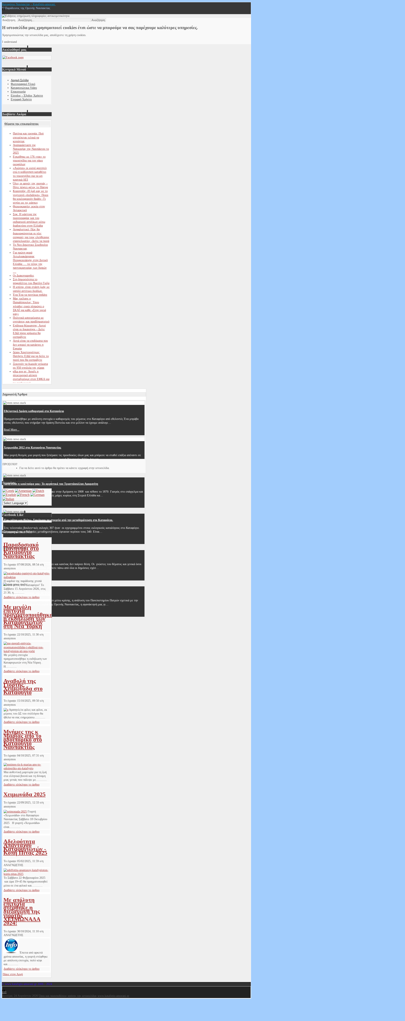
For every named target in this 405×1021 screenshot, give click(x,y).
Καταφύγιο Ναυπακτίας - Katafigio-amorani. (29, 4)
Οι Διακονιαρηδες (23, 275)
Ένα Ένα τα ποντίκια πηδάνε (30, 294)
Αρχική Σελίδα (19, 80)
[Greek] (8, 491)
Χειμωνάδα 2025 (24, 794)
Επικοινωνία (18, 91)
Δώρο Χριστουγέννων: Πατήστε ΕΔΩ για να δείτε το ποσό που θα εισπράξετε (31, 356)
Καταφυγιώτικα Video (24, 87)
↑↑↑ (4, 992)
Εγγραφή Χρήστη (21, 99)
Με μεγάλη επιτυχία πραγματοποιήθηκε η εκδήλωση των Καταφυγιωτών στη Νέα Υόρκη (27, 616)
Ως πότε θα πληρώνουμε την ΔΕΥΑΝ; (27, 592)
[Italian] (8, 499)
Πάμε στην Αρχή (13, 974)
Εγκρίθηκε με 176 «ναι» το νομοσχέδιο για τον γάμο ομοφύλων (29, 160)
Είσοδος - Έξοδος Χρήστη (27, 95)
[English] (9, 495)
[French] (23, 495)
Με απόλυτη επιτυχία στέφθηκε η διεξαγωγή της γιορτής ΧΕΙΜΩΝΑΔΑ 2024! (21, 911)
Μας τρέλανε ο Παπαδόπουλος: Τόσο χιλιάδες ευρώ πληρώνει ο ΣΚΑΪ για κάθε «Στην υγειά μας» (29, 306)
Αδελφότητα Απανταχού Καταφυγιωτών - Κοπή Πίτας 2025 (25, 847)
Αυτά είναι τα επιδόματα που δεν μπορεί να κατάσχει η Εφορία (30, 344)
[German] (37, 495)
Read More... (11, 429)
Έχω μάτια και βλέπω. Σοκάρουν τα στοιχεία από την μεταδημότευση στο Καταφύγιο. (58, 520)
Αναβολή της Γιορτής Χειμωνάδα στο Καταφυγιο (23, 687)
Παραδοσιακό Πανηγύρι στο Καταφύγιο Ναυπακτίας (21, 550)
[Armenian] (23, 491)
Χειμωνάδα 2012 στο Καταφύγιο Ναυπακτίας (32, 447)
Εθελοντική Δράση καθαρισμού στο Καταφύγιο (34, 411)
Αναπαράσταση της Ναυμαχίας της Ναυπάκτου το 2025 (31, 149)
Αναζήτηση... (10, 20)
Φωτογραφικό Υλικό (23, 84)
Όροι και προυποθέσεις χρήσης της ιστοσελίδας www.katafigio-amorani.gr (84, 995)
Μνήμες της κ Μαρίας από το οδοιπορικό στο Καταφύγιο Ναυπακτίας (22, 739)
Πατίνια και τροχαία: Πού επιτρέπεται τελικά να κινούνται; (28, 137)
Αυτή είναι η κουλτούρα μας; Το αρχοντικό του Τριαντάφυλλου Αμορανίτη (51, 483)
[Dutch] (38, 491)
